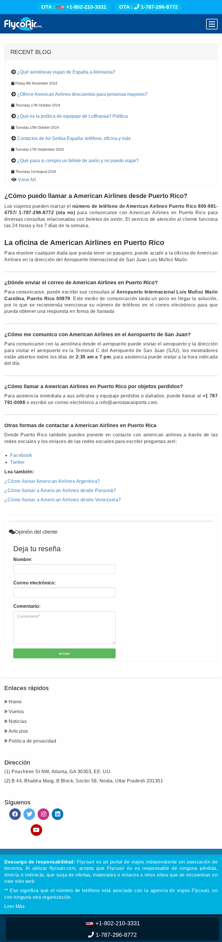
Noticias (18, 721)
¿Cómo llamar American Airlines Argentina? (52, 481)
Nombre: (22, 559)
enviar (64, 653)
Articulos (18, 731)
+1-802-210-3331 (73, 7)
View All (27, 179)
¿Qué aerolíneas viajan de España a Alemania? (66, 72)
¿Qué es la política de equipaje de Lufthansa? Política (72, 116)
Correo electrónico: (34, 582)
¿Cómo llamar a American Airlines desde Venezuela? (62, 499)
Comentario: (26, 606)
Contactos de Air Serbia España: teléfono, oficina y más (74, 138)
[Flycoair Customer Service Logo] (23, 24)
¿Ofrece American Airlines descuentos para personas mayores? (82, 94)
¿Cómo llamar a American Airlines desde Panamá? (60, 490)
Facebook (21, 455)
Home (15, 701)
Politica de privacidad (32, 741)
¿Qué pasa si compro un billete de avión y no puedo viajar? (78, 160)
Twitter (17, 462)
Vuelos (16, 711)
